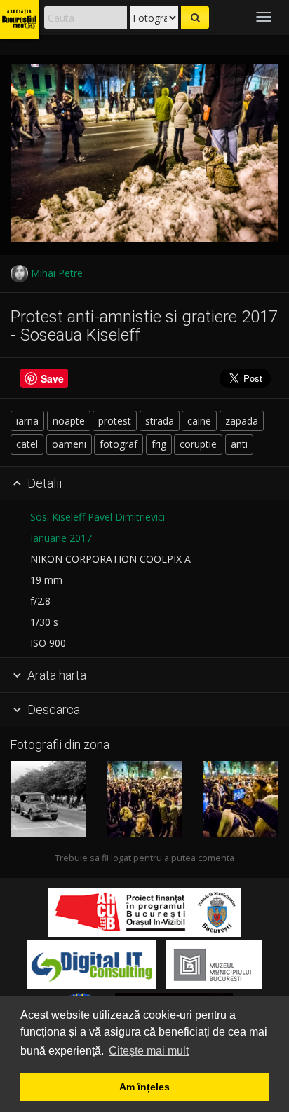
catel (27, 444)
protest (114, 420)
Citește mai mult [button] (149, 1051)
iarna (27, 420)
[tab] (144, 484)
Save (52, 378)
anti (239, 444)
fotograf (118, 444)
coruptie (198, 444)
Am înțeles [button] (144, 1086)
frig (159, 444)
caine (199, 420)
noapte (69, 420)
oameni (69, 444)
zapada (241, 420)
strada (159, 420)
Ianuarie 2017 (61, 537)
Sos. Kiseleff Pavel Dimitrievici (97, 516)
